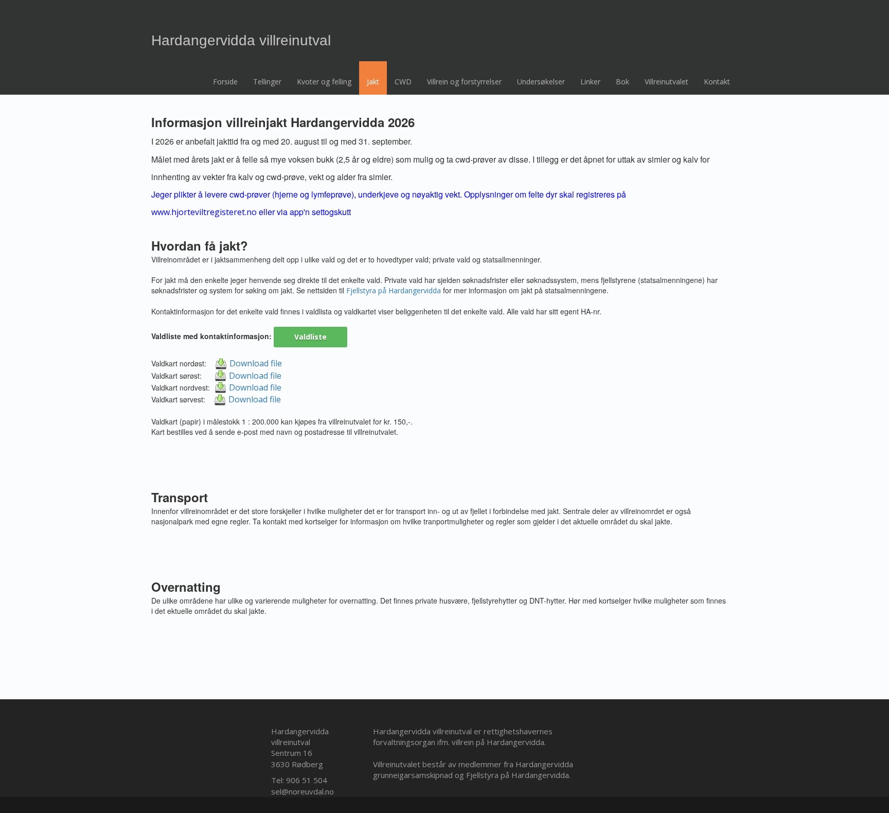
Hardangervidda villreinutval (241, 42)
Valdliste (310, 337)
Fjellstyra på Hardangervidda (393, 290)
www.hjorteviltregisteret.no (204, 212)
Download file (255, 363)
